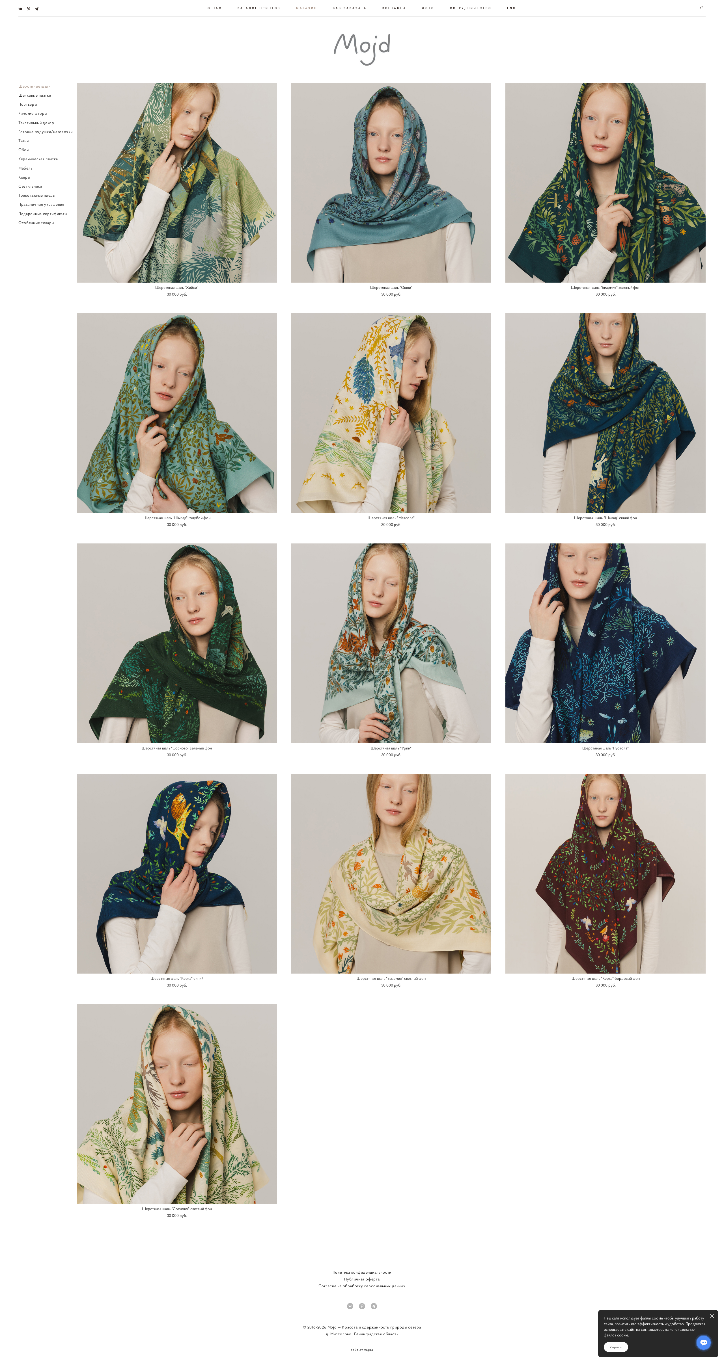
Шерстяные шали (34, 86)
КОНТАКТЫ (394, 8)
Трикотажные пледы (36, 195)
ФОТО (428, 8)
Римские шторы (32, 113)
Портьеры (27, 104)
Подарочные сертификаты (42, 213)
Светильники (30, 186)
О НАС (215, 8)
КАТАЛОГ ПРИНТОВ (259, 8)
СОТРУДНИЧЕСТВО (471, 8)
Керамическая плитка (38, 158)
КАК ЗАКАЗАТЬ (350, 8)
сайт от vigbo (362, 1350)
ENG (511, 8)
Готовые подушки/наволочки (45, 131)
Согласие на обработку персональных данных (362, 1285)
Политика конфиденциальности (362, 1272)
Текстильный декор (36, 122)
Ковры (24, 177)
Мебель (25, 168)
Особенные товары (36, 222)
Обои (23, 149)
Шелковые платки (34, 95)
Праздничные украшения (41, 204)
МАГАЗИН (306, 8)
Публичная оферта (362, 1279)
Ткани (23, 140)
